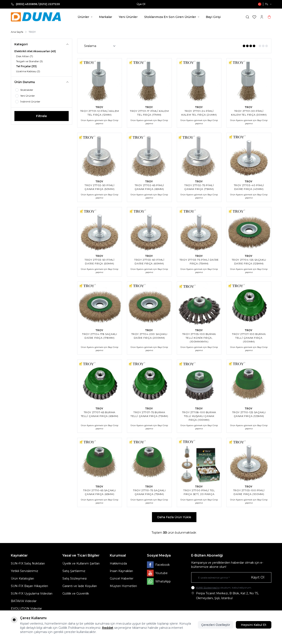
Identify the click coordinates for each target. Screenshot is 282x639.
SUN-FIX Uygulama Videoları (31, 593)
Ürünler (83, 17)
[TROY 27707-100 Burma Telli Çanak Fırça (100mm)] (249, 304)
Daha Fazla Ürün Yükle (174, 517)
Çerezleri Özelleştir (215, 625)
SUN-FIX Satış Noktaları (28, 563)
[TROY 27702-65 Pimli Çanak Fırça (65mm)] (149, 155)
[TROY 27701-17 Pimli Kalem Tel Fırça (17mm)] (149, 80)
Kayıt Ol (257, 577)
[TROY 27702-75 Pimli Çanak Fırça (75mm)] (199, 155)
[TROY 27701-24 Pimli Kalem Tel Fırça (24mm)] (199, 80)
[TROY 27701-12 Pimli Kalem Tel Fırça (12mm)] (99, 80)
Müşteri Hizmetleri (123, 586)
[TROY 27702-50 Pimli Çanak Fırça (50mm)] (99, 155)
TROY (99, 107)
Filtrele (41, 116)
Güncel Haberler (121, 578)
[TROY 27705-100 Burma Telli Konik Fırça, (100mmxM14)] (199, 304)
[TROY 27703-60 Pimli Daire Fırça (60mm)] (149, 229)
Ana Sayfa (17, 31)
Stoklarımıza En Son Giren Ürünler (170, 17)
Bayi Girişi (213, 17)
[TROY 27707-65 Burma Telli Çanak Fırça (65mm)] (99, 382)
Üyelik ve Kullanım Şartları (81, 563)
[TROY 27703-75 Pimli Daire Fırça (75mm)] (199, 229)
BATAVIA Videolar (24, 601)
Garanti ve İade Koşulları (79, 586)
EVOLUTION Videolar (26, 608)
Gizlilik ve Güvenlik (75, 593)
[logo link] (36, 17)
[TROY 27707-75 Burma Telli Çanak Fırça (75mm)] (149, 382)
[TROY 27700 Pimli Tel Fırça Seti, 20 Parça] (199, 460)
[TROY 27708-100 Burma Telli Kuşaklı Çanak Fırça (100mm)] (199, 382)
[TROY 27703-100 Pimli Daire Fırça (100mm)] (249, 460)
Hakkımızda (118, 563)
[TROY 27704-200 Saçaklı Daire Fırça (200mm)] (149, 304)
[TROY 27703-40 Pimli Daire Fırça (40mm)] (249, 155)
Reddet (107, 628)
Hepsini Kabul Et (253, 625)
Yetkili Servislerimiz (24, 571)
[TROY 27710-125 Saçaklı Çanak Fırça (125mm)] (249, 382)
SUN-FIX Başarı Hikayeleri (29, 586)
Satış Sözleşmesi (74, 578)
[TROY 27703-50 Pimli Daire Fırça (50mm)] (99, 229)
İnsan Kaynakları (121, 571)
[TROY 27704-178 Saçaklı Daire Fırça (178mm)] (99, 304)
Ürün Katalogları (22, 578)
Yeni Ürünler (128, 17)
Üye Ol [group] (141, 4)
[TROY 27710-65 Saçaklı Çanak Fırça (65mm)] (99, 460)
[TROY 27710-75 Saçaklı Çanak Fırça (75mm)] (149, 460)
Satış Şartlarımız (73, 571)
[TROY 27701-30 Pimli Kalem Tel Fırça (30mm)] (249, 80)
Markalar (105, 17)
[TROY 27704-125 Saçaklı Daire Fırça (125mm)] (249, 229)
